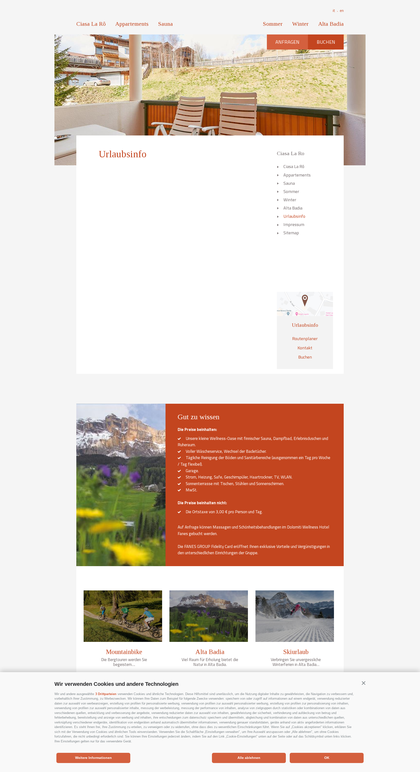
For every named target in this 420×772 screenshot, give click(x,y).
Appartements (132, 24)
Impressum (293, 224)
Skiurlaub (295, 651)
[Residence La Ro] (210, 17)
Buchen (326, 42)
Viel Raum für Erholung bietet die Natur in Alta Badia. (210, 662)
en (342, 10)
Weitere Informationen (93, 758)
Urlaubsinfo (294, 216)
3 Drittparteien (105, 694)
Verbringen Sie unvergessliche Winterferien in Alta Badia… (296, 662)
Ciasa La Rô (91, 24)
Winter (300, 24)
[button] (363, 683)
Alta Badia (331, 24)
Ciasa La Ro (290, 153)
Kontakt (305, 347)
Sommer (273, 24)
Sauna (165, 24)
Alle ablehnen (248, 758)
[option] (210, 99)
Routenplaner (305, 338)
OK (326, 758)
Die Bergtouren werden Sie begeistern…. (124, 662)
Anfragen (287, 42)
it (335, 10)
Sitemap (291, 232)
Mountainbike (124, 651)
